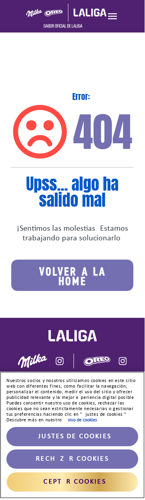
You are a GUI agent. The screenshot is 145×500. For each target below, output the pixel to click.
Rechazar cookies (72, 459)
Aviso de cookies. (81, 420)
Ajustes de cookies (72, 436)
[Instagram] (59, 361)
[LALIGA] (66, 16)
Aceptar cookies (72, 482)
